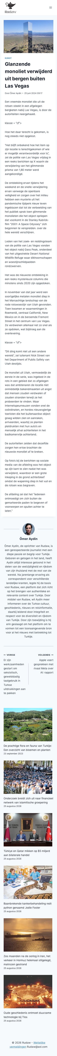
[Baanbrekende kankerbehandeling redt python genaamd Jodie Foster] (28, 882)
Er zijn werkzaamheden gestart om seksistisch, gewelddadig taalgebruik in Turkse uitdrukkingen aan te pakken (15, 674)
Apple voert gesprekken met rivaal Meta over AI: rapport (43, 664)
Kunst (8, 58)
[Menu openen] (50, 7)
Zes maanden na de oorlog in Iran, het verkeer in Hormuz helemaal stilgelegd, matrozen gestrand (27, 960)
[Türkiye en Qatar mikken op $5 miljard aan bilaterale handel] (28, 829)
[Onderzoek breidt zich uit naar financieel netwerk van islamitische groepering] (28, 777)
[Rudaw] (10, 7)
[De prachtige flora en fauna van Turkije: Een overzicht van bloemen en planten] (28, 724)
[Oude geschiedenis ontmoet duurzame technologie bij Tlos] (28, 991)
